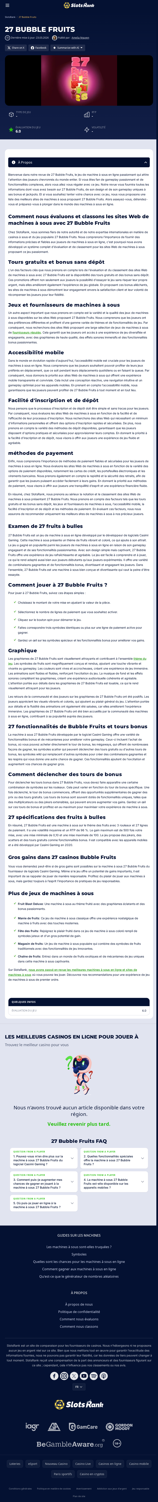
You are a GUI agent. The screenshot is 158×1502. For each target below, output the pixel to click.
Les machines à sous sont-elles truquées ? (78, 1256)
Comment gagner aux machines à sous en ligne (78, 1279)
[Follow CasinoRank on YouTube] (83, 1386)
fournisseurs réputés (27, 332)
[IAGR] (31, 1437)
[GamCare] (82, 1437)
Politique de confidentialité (78, 1321)
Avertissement (83, 1498)
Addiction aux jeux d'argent (110, 1498)
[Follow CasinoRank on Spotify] (93, 1386)
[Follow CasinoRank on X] (73, 1386)
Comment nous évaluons (78, 1329)
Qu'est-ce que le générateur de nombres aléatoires (78, 1286)
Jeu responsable (139, 1498)
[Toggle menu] (7, 5)
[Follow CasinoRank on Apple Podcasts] (103, 1386)
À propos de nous (78, 1314)
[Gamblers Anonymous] (53, 1437)
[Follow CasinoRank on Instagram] (63, 1386)
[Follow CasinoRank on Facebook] (53, 1386)
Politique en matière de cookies (53, 1498)
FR (76, 1397)
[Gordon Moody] (118, 1437)
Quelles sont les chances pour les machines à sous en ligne (78, 1271)
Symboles (78, 1264)
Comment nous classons (78, 1336)
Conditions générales (19, 1498)
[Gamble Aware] (70, 1453)
